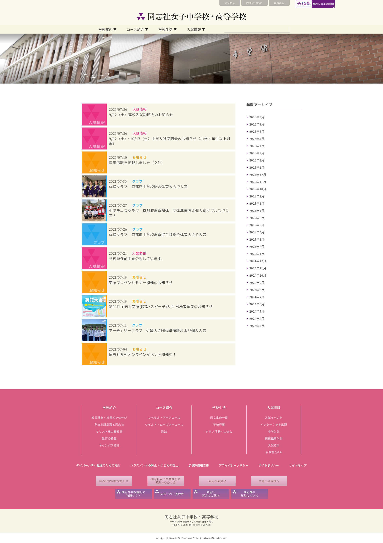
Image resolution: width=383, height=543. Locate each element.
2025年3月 (257, 239)
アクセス (229, 3)
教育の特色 (109, 438)
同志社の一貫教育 (172, 494)
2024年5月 (257, 311)
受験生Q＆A (274, 452)
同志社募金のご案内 (211, 493)
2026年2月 (257, 160)
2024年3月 (257, 326)
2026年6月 (257, 131)
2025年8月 (257, 203)
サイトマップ (298, 465)
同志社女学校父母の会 (114, 481)
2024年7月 (257, 297)
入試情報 (194, 29)
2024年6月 (257, 304)
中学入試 (274, 431)
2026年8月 (257, 117)
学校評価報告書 (198, 465)
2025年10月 (257, 189)
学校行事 (219, 424)
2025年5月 (257, 225)
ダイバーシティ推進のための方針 (98, 465)
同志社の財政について (249, 493)
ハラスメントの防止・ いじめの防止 (154, 465)
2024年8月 (257, 290)
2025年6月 (257, 218)
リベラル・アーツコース (164, 417)
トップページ (89, 36)
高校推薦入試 (274, 438)
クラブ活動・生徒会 (219, 431)
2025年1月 (257, 254)
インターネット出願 (274, 424)
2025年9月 (257, 196)
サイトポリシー (268, 465)
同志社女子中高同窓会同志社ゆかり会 (165, 480)
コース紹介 (135, 29)
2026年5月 (257, 138)
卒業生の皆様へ (269, 481)
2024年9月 (257, 282)
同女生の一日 (219, 417)
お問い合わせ (254, 3)
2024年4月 (257, 318)
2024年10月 (257, 275)
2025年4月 (257, 232)
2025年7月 (257, 210)
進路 (164, 431)
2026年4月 (257, 146)
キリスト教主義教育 (109, 431)
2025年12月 (257, 174)
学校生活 (165, 29)
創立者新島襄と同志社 (109, 424)
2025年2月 (257, 246)
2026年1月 (257, 167)
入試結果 (274, 445)
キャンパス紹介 (109, 445)
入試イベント (274, 417)
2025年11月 (257, 182)
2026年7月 (257, 124)
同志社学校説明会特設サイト (133, 493)
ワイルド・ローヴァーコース (164, 424)
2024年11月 (257, 268)
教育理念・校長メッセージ (109, 417)
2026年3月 (257, 153)
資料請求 (279, 3)
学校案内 (105, 29)
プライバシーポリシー (233, 465)
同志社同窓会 (217, 481)
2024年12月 (257, 261)
